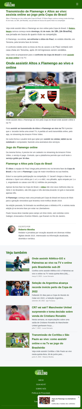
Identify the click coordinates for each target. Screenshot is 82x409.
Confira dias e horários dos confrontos (63, 404)
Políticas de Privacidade (41, 393)
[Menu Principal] (77, 4)
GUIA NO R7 (41, 384)
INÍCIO (41, 380)
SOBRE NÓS (41, 389)
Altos (43, 187)
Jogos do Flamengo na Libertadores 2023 (64, 400)
